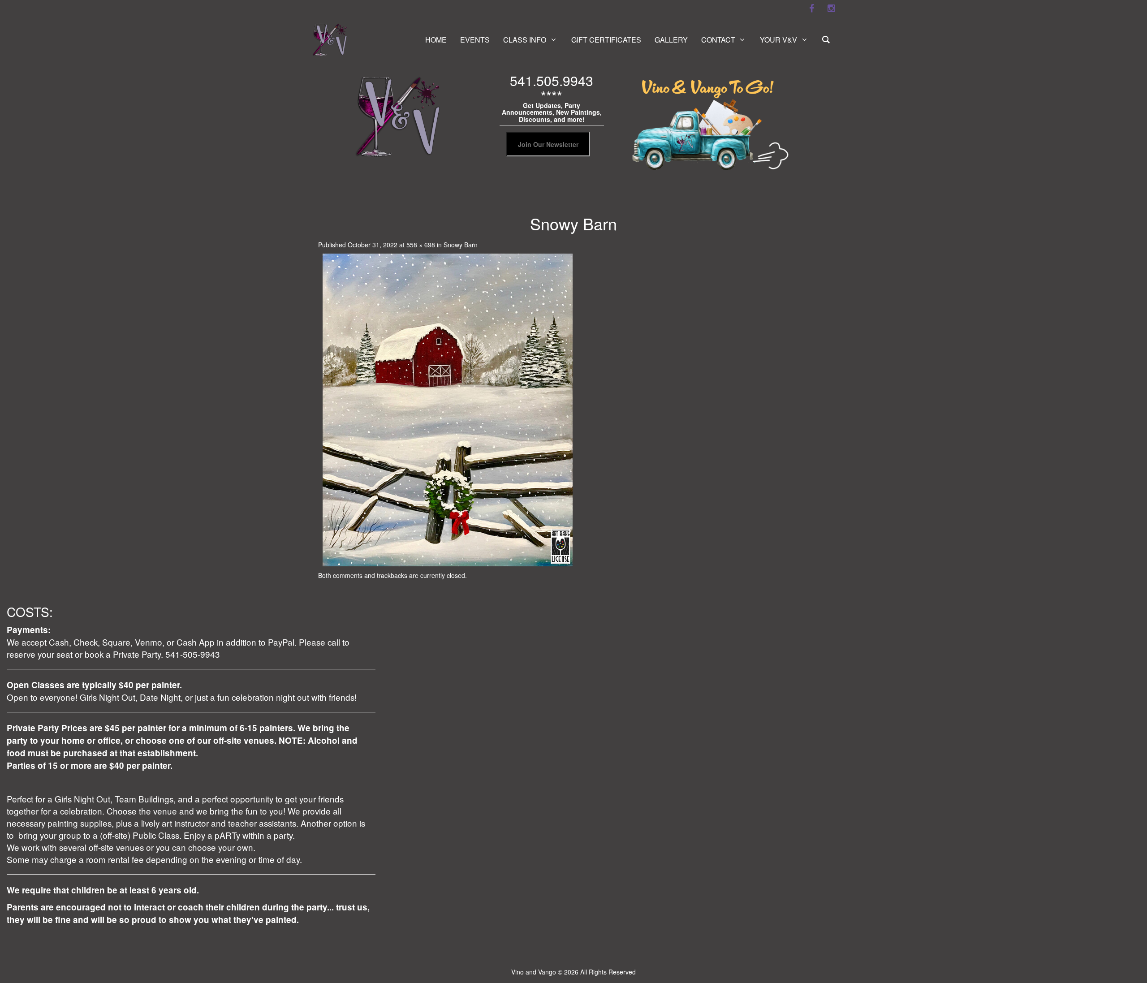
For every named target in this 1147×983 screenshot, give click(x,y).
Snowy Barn (461, 244)
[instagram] (831, 8)
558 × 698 (420, 244)
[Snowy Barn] (447, 409)
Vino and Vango (533, 971)
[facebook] (811, 8)
